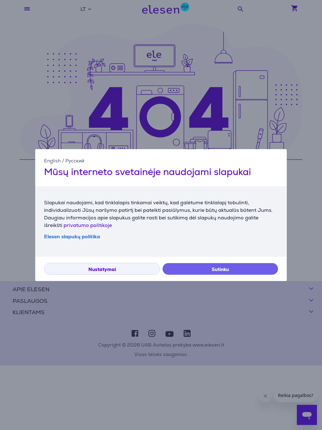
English (52, 161)
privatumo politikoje (88, 225)
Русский (74, 161)
